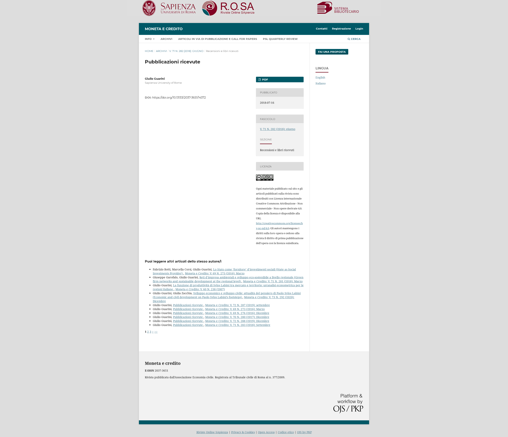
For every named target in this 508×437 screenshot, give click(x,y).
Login (359, 28)
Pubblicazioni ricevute (188, 305)
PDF (264, 79)
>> (156, 332)
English (320, 77)
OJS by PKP (304, 432)
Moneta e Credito (164, 29)
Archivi (166, 38)
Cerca (355, 38)
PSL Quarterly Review (280, 38)
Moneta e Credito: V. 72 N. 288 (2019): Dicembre (237, 321)
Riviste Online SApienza (212, 432)
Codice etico (286, 432)
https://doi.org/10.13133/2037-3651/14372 (179, 97)
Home (149, 51)
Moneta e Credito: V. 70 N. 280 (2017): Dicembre (237, 317)
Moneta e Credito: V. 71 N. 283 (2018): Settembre (237, 325)
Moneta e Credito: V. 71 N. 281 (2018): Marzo (273, 281)
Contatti (321, 28)
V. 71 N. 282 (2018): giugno (186, 51)
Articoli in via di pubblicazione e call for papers (217, 38)
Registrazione (341, 28)
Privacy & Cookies (243, 432)
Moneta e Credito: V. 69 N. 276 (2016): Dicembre (237, 313)
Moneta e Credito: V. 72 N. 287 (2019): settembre (237, 305)
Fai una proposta (332, 51)
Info (148, 38)
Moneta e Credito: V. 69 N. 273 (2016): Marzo (214, 273)
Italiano (321, 83)
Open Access (266, 432)
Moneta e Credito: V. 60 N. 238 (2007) (200, 289)
